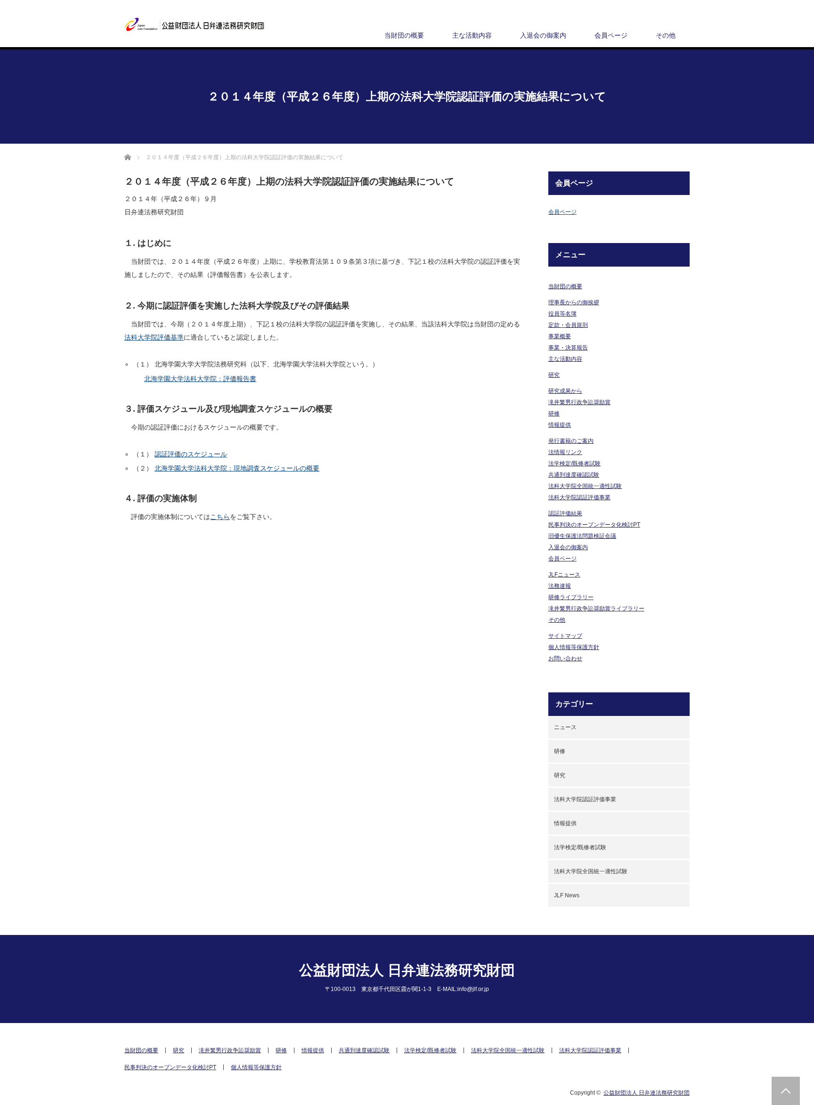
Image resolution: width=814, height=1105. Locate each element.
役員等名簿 (562, 313)
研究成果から (565, 391)
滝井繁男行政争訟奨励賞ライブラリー (596, 608)
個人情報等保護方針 (573, 647)
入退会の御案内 (543, 35)
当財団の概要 (404, 35)
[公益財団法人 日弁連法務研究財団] (195, 24)
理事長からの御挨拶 (573, 302)
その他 (666, 35)
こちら (220, 516)
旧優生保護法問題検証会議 (582, 536)
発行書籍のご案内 (571, 441)
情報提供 (559, 425)
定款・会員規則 (568, 325)
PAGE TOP (786, 1091)
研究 (554, 375)
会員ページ (610, 35)
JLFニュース (564, 574)
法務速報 (559, 586)
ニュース (565, 727)
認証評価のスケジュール (191, 454)
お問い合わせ (565, 658)
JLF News (566, 895)
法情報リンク (565, 452)
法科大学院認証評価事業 (579, 497)
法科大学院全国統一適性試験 (585, 486)
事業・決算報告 (568, 347)
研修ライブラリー (571, 597)
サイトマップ (565, 636)
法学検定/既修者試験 (574, 463)
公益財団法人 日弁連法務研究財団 (407, 970)
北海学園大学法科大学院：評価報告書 (200, 378)
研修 (554, 413)
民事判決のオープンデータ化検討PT (594, 524)
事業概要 (559, 336)
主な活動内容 (472, 35)
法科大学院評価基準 (154, 337)
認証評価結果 (565, 513)
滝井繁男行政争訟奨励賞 (579, 402)
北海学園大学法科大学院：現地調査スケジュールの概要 (237, 468)
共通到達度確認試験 (573, 474)
